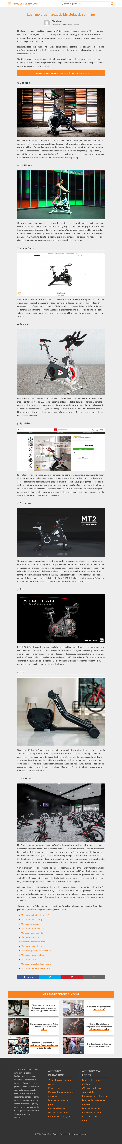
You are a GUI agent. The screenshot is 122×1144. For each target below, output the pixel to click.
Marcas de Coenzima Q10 (32, 919)
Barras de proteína (58, 1112)
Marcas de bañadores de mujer (34, 941)
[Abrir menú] (9, 3)
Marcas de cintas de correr (33, 946)
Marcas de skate (28, 959)
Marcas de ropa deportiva (32, 928)
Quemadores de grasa (59, 1116)
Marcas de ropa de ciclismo (33, 955)
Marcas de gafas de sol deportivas (36, 950)
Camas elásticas (56, 1108)
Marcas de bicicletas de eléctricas (36, 968)
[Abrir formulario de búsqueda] (112, 3)
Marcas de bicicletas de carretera (36, 964)
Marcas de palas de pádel (32, 933)
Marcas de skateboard (31, 937)
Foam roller (54, 1088)
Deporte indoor (73, 25)
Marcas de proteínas (30, 924)
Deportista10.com (26, 4)
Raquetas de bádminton (95, 1096)
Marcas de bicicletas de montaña (35, 915)
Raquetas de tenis (91, 1112)
